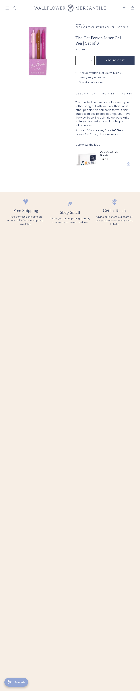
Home (78, 25)
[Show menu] (7, 8)
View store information (91, 82)
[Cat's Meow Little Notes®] (86, 159)
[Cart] (132, 8)
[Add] (129, 164)
